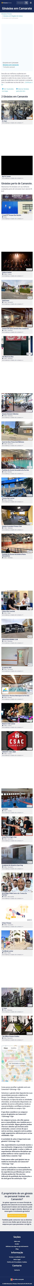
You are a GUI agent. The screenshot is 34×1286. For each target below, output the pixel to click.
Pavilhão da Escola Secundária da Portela (15, 470)
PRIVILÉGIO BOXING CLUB (10, 639)
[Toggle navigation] (31, 3)
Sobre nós (17, 1241)
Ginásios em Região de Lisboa (13, 16)
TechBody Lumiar (7, 951)
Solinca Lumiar (7, 272)
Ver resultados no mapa (17, 1063)
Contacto (17, 1270)
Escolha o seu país (18, 1279)
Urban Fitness (6, 923)
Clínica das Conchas (8, 611)
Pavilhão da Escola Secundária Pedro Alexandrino (14, 555)
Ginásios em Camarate (11, 65)
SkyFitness (5, 300)
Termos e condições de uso (17, 1257)
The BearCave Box (8, 357)
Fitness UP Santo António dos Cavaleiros (15, 329)
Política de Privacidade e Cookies (17, 1262)
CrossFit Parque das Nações (11, 215)
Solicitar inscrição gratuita (17, 1216)
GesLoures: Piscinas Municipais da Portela (15, 696)
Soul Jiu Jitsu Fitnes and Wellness (13, 442)
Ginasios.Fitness (6, 14)
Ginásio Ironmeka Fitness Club (12, 526)
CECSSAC (5, 809)
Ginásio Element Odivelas (10, 414)
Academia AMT (7, 668)
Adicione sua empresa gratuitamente (17, 1246)
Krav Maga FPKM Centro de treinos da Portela (14, 894)
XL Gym (4, 121)
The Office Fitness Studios (10, 1036)
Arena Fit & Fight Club (9, 837)
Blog (17, 1249)
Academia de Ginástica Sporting (12, 865)
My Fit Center (6, 176)
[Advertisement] (17, 43)
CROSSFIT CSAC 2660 (9, 752)
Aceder (17, 1244)
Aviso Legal (17, 1259)
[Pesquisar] (26, 2)
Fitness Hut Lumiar (8, 498)
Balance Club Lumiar (8, 724)
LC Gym (4, 1008)
